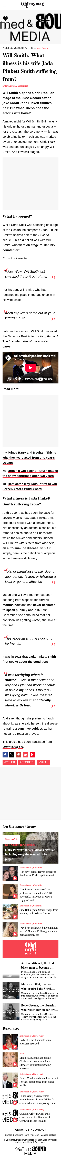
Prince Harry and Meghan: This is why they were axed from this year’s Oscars (29, 457)
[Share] (18, 754)
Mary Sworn (42, 48)
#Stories (27, 762)
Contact (39, 1129)
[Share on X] (11, 754)
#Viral (43, 762)
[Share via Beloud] (32, 754)
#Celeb (9, 762)
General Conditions (14, 1135)
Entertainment (9, 86)
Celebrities (23, 86)
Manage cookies (48, 1135)
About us (22, 1129)
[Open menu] (4, 5)
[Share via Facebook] (5, 754)
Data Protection (32, 1135)
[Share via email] (25, 754)
